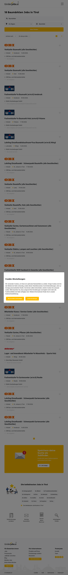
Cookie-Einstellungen (32, 298)
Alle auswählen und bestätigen (15, 298)
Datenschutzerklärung (11, 294)
